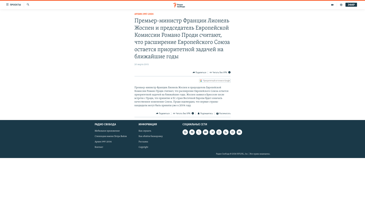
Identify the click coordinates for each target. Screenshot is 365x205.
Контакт (99, 147)
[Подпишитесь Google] (185, 132)
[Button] (199, 72)
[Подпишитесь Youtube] (205, 132)
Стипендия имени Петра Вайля (111, 136)
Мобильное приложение (107, 131)
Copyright (143, 147)
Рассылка (143, 142)
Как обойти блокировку (151, 136)
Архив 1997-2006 (103, 142)
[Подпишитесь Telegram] (212, 132)
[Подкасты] (232, 132)
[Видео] (332, 5)
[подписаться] (239, 132)
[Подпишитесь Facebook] (192, 132)
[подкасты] (341, 5)
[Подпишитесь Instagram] (219, 132)
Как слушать (145, 131)
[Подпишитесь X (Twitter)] (198, 132)
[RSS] (225, 132)
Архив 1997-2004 (144, 14)
